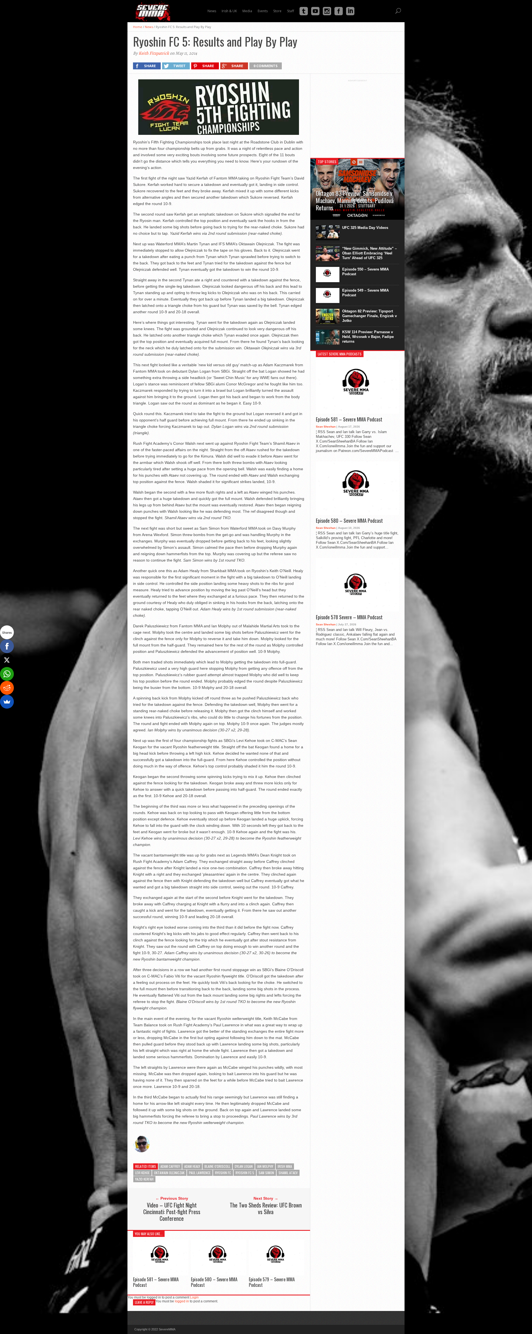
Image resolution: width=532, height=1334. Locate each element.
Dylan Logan (244, 1166)
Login (194, 1297)
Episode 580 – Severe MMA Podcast (214, 1282)
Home (137, 27)
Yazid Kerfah (144, 1179)
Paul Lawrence (200, 1172)
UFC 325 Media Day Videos (365, 228)
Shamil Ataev (288, 1172)
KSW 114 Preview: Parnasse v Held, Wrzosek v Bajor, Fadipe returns (368, 336)
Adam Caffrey (170, 1166)
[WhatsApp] (7, 674)
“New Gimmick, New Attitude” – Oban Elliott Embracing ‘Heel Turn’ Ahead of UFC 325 (369, 253)
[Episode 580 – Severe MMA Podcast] (218, 1274)
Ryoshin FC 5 (245, 1172)
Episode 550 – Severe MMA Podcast (365, 271)
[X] (7, 660)
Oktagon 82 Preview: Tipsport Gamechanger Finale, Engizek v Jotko (369, 316)
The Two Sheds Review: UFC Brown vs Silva (266, 1208)
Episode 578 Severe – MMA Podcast (349, 617)
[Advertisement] (357, 116)
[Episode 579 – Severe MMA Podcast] (276, 1274)
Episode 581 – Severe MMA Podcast (156, 1282)
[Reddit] (7, 688)
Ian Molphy (265, 1166)
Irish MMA (285, 1166)
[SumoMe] (7, 702)
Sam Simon (266, 1172)
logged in (182, 1301)
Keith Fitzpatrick (154, 53)
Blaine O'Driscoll (217, 1166)
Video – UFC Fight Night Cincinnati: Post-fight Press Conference (171, 1212)
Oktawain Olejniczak (169, 1172)
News (149, 27)
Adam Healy (192, 1166)
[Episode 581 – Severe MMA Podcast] (160, 1274)
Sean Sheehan (326, 426)
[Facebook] (7, 646)
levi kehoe (142, 1172)
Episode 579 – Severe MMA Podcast (272, 1282)
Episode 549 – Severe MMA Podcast (365, 292)
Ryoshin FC (223, 1172)
